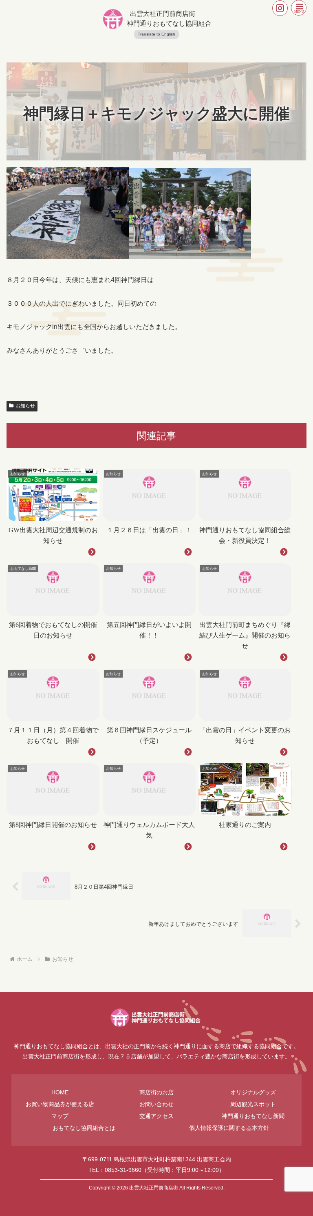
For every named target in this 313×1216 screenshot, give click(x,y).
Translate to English (156, 34)
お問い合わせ (156, 1104)
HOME (59, 1092)
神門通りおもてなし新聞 (253, 1116)
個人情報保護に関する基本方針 (229, 1128)
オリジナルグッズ (253, 1092)
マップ (59, 1116)
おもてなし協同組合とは (84, 1128)
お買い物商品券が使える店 (60, 1104)
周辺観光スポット (253, 1104)
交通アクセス (156, 1116)
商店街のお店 (156, 1092)
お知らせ (25, 406)
